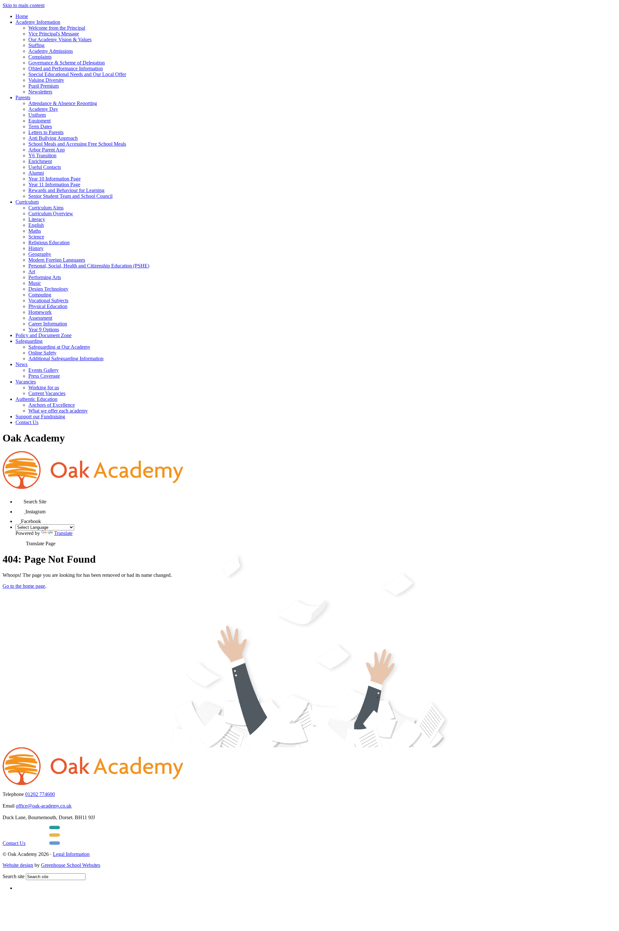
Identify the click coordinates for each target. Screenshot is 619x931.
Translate (63, 533)
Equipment (39, 120)
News (21, 364)
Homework (40, 312)
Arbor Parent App (46, 149)
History (36, 248)
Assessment (40, 318)
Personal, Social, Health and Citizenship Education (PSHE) (88, 265)
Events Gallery (43, 370)
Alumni (36, 173)
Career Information (47, 323)
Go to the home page (24, 586)
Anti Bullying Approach (53, 138)
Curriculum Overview (50, 213)
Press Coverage (44, 376)
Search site (14, 876)
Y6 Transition (42, 155)
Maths (34, 231)
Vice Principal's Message (53, 33)
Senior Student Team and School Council (70, 196)
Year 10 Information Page (54, 178)
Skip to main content (23, 5)
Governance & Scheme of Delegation (66, 62)
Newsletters (40, 91)
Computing (39, 294)
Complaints (40, 57)
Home (21, 16)
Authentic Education (36, 399)
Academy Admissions (50, 51)
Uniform (37, 115)
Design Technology (48, 289)
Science (36, 236)
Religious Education (49, 242)
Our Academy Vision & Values (60, 39)
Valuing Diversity (46, 80)
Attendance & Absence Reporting (62, 103)
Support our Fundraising (40, 416)
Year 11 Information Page (54, 184)
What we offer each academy (58, 410)
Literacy (36, 219)
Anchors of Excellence (51, 405)
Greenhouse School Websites (70, 865)
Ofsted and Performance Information (65, 68)
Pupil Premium (43, 86)
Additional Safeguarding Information (65, 358)
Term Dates (40, 126)
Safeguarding (29, 341)
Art (31, 271)
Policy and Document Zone (43, 335)
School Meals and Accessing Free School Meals (77, 144)
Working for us (43, 387)
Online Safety (42, 352)
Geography (39, 254)
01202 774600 (40, 794)
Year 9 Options (43, 329)
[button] (19, 499)
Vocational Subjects (48, 300)
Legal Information (71, 854)
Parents (22, 97)
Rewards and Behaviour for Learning (66, 190)
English (36, 225)
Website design (18, 865)
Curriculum (27, 202)
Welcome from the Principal (56, 28)
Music (34, 283)
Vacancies (25, 381)
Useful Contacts (44, 167)
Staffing (36, 45)
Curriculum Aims (46, 207)
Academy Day (43, 109)
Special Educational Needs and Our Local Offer (77, 74)
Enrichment (40, 161)
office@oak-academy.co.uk (44, 806)
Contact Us (26, 422)
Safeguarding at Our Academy (59, 347)
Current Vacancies (46, 393)
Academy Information (37, 22)
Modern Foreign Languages (56, 260)
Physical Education (47, 306)
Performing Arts (44, 277)
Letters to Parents (46, 132)
